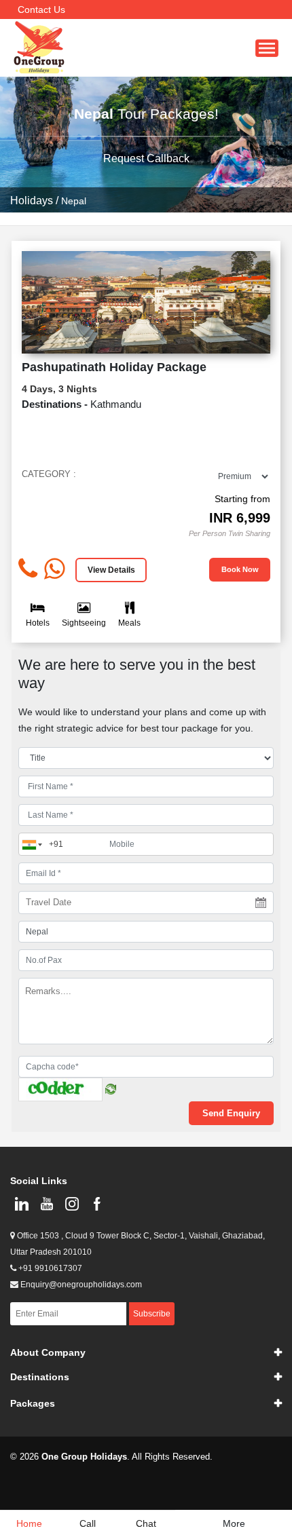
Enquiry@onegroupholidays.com (80, 1284)
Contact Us (41, 9)
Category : (49, 474)
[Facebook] (97, 1204)
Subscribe (151, 1313)
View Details (111, 570)
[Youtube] (46, 1204)
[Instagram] (71, 1204)
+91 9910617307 (49, 1268)
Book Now (240, 569)
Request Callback (146, 158)
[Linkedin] (21, 1204)
